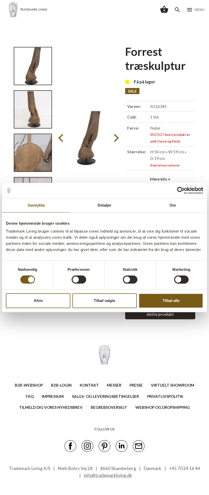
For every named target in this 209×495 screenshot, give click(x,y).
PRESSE (136, 385)
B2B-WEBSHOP (29, 385)
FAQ (30, 396)
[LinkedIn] (121, 445)
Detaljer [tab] (105, 205)
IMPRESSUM (53, 396)
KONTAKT (89, 385)
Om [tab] (172, 205)
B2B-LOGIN (61, 385)
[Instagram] (87, 445)
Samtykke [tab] (36, 205)
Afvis (38, 300)
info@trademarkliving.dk (108, 475)
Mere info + (160, 178)
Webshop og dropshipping (162, 407)
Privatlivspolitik (165, 396)
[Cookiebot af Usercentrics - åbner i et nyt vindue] (181, 190)
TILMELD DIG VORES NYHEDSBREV (51, 407)
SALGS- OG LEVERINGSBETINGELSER (105, 396)
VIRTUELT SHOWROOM (172, 385)
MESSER (114, 385)
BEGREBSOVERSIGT (109, 407)
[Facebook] (70, 445)
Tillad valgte (104, 300)
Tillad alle (171, 300)
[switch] (79, 279)
